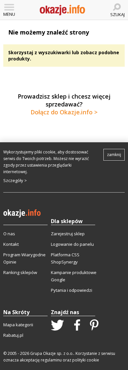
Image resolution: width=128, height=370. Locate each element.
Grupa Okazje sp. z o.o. (52, 353)
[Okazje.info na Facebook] (77, 325)
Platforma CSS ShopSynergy (65, 258)
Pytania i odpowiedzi (71, 290)
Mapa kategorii (18, 325)
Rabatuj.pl (13, 335)
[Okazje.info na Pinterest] (94, 325)
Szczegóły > (15, 180)
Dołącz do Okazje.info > (64, 112)
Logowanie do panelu (72, 244)
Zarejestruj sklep (68, 234)
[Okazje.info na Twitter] (57, 326)
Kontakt (11, 244)
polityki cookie (85, 360)
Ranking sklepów (20, 272)
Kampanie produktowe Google (73, 276)
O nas (9, 234)
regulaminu (51, 360)
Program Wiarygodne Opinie (24, 258)
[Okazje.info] (62, 10)
